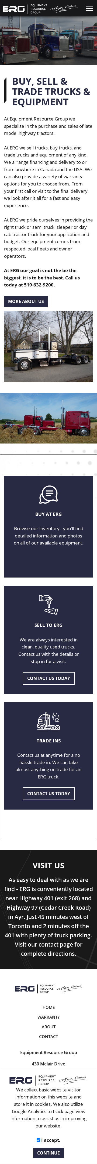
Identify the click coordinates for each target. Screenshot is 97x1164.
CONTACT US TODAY (48, 678)
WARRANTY (48, 1017)
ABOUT (49, 1026)
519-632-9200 (39, 284)
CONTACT (48, 1036)
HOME (49, 1007)
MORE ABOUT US (26, 301)
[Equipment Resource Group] (48, 989)
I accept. (50, 1140)
